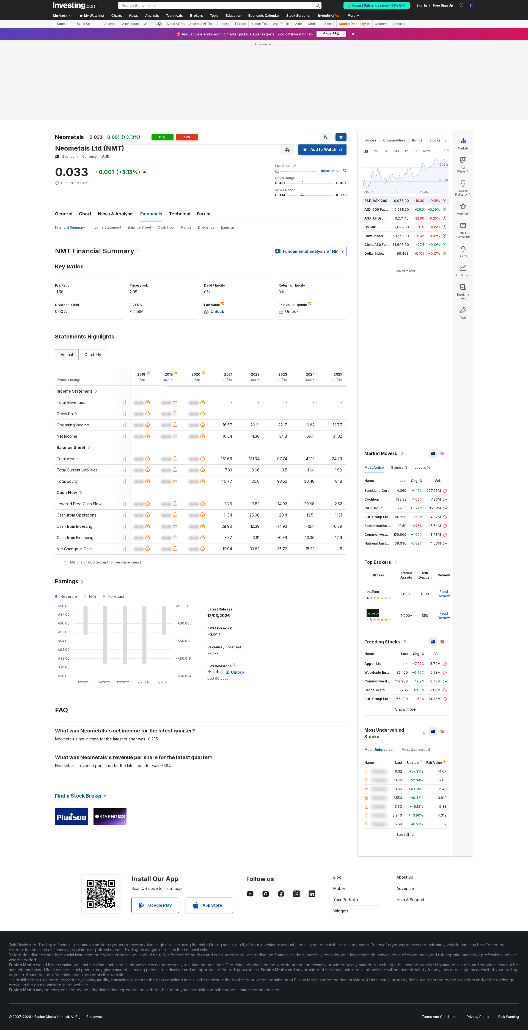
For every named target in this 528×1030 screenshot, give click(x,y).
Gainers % (399, 467)
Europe (240, 24)
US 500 (370, 227)
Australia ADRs (200, 24)
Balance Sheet (139, 227)
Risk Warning (508, 1017)
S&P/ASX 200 (375, 201)
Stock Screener (298, 16)
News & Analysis (116, 213)
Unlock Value (330, 171)
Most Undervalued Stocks (384, 733)
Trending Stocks (382, 642)
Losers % (422, 467)
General (63, 213)
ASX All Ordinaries (379, 218)
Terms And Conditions (440, 1017)
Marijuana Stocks (321, 24)
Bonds (417, 140)
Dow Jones (373, 236)
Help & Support (410, 899)
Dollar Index (374, 253)
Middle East (259, 24)
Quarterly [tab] (92, 354)
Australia (110, 24)
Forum (203, 213)
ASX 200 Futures (378, 209)
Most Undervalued (379, 750)
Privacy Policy (478, 1017)
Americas (223, 24)
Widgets (340, 911)
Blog (337, 877)
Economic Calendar (263, 16)
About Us (405, 877)
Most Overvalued (416, 750)
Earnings (228, 227)
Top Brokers (377, 562)
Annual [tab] (67, 354)
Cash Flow (166, 227)
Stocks (62, 24)
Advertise (405, 888)
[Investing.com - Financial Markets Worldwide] (74, 5)
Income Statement (106, 227)
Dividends (206, 227)
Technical (179, 213)
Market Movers (380, 453)
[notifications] (461, 5)
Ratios (186, 227)
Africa (299, 24)
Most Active (374, 467)
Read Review (444, 594)
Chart (85, 213)
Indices (370, 140)
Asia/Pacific (281, 24)
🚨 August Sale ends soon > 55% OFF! (376, 5)
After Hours (130, 24)
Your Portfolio (345, 899)
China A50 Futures (379, 245)
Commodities (394, 140)
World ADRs (175, 24)
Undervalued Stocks (390, 24)
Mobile (339, 888)
